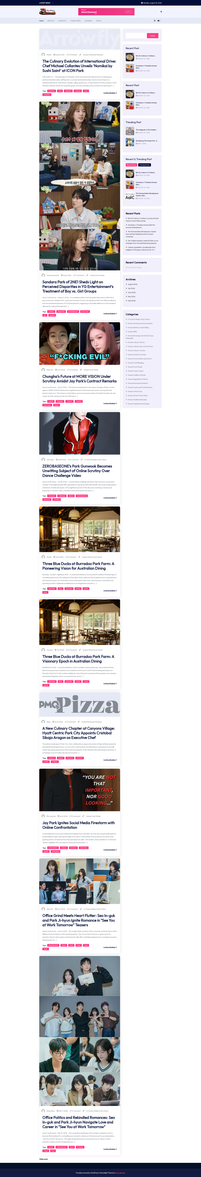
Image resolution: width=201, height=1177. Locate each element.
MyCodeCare (120, 1173)
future (57, 405)
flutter (64, 945)
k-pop (46, 1151)
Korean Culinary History (136, 342)
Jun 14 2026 (58, 722)
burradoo (69, 588)
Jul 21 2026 (61, 370)
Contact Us (62, 21)
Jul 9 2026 (60, 650)
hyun (86, 945)
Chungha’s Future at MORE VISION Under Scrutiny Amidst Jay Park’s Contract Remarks (79, 378)
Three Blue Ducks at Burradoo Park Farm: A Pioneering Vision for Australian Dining (78, 566)
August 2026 (132, 284)
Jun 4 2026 (63, 816)
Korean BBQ (132, 332)
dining (78, 588)
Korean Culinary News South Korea (140, 346)
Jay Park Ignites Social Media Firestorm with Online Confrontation (78, 825)
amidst (51, 401)
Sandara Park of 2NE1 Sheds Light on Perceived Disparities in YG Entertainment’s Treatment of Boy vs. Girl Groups (77, 286)
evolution (47, 94)
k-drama (56, 499)
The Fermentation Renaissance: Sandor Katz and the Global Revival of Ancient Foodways (141, 234)
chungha (60, 401)
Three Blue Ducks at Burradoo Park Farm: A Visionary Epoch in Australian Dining (78, 658)
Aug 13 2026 (59, 55)
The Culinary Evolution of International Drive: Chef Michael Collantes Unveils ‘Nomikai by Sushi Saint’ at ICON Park (79, 66)
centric (46, 762)
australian (52, 588)
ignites (46, 851)
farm (45, 592)
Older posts (43, 1159)
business (52, 91)
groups (52, 315)
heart (78, 945)
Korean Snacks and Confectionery (140, 387)
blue (60, 588)
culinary (77, 91)
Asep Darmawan (53, 275)
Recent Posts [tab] (131, 165)
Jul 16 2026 (59, 557)
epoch (46, 685)
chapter (54, 762)
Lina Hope (50, 460)
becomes (52, 496)
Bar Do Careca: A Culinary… (146, 56)
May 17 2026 (63, 1111)
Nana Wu (50, 370)
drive (86, 91)
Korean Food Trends (97, 275)
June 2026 (132, 292)
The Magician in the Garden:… (146, 130)
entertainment (73, 311)
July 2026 (131, 288)
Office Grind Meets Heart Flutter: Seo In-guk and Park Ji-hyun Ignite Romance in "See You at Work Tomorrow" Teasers (78, 920)
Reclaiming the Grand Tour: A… (147, 141)
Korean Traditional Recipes (137, 400)
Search (152, 36)
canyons (79, 758)
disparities (61, 311)
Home (41, 21)
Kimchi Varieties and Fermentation (140, 323)
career (51, 1147)
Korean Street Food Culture (92, 557)
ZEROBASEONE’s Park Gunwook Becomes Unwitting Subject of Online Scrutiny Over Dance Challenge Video (77, 471)
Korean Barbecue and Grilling (138, 327)
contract (69, 401)
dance (71, 496)
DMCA (98, 21)
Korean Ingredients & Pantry (138, 379)
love (53, 1151)
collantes (68, 91)
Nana (48, 722)
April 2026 (132, 301)
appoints (51, 758)
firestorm (73, 848)
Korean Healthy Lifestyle (137, 375)
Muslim (49, 55)
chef (60, 91)
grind (71, 945)
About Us (50, 21)
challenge (62, 496)
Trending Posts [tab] (145, 165)
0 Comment (72, 55)
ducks (86, 588)
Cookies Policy (75, 21)
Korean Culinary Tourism (136, 350)
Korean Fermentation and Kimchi (139, 359)
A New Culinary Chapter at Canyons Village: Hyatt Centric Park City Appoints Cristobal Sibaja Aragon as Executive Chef (78, 733)
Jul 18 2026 (61, 460)
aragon (60, 758)
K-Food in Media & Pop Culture (95, 460)
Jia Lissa (50, 650)
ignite (45, 949)
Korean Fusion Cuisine (135, 371)
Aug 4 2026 (66, 275)
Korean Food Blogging (136, 363)
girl (45, 315)
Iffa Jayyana (51, 816)
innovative (55, 851)
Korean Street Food (135, 391)
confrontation (53, 848)
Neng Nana (51, 1111)
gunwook (47, 499)
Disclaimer (88, 21)
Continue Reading (109, 93)
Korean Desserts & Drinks (137, 354)
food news (85, 311)
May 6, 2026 (141, 143)
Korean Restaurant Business (93, 55)
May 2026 (131, 296)
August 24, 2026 (143, 59)
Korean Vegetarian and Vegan (138, 404)
